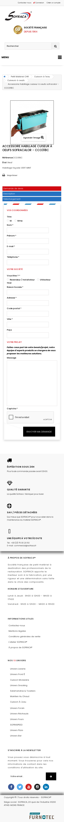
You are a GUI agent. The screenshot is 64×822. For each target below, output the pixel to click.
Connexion (39, 2)
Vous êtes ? (13, 275)
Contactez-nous (24, 2)
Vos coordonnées (17, 210)
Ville (10, 319)
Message (11, 357)
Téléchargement (11, 199)
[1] (51, 776)
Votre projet (14, 342)
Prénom (11, 235)
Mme (20, 220)
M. (10, 220)
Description (9, 193)
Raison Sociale (15, 287)
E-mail (11, 246)
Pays (9, 329)
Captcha (12, 408)
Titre (9, 216)
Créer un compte (53, 2)
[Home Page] (4, 77)
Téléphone (13, 257)
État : (5, 162)
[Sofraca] (32, 16)
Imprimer (12, 175)
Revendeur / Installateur (22, 279)
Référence (7, 157)
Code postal (14, 308)
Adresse (12, 297)
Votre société (15, 269)
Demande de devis (13, 188)
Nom (10, 225)
